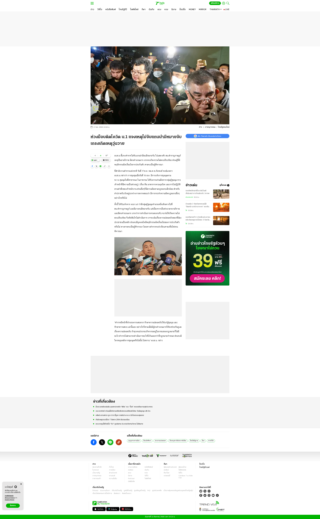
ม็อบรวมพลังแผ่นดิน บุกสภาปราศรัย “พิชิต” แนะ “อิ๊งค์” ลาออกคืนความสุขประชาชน (124, 407)
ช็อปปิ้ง (202, 464)
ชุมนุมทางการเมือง (134, 441)
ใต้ (186, 210)
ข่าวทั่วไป (211, 441)
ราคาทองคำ (96, 479)
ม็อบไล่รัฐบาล (194, 441)
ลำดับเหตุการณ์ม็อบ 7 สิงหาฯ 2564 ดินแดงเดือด (113, 420)
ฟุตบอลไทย (182, 467)
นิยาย (130, 476)
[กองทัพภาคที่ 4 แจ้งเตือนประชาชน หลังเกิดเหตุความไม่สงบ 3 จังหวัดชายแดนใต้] (221, 220)
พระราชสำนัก (97, 467)
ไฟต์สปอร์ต (182, 470)
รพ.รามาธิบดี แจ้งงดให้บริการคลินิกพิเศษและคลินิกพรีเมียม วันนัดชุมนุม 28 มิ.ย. (123, 411)
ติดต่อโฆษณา (126, 493)
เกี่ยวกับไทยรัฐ (117, 491)
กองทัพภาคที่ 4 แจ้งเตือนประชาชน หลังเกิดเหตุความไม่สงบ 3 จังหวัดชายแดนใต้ (198, 219)
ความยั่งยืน (113, 479)
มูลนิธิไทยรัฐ (128, 491)
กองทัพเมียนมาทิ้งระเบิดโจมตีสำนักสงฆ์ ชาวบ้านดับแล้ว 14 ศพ (197, 192)
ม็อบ (203, 441)
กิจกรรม (95, 491)
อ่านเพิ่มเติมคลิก (10, 497)
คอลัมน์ (130, 470)
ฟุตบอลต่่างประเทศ (170, 467)
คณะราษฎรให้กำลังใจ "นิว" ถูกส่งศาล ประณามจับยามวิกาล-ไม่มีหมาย (119, 424)
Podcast (131, 479)
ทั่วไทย (111, 467)
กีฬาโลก (166, 473)
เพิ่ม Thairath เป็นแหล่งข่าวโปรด (209, 136)
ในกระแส (95, 470)
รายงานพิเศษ (132, 467)
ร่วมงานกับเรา (105, 491)
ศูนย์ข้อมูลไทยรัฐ (140, 491)
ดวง (129, 473)
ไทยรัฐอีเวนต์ (204, 467)
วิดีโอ (146, 476)
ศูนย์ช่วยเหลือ (157, 491)
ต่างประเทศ (189, 197)
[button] (92, 166)
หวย (146, 473)
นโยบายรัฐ (96, 473)
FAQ (148, 491)
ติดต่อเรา (117, 493)
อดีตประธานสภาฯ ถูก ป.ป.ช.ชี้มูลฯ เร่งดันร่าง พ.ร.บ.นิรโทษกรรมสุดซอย (120, 415)
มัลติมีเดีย (131, 481)
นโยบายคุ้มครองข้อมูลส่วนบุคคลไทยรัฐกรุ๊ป (178, 491)
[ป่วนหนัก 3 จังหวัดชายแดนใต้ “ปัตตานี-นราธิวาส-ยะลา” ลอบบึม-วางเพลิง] (221, 207)
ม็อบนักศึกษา (147, 441)
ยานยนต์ (112, 476)
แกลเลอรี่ (167, 476)
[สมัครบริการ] (207, 258)
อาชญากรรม (210, 127)
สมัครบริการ (215, 3)
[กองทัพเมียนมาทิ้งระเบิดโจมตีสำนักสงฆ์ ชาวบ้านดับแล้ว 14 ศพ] (221, 194)
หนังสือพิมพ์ (149, 467)
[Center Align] (21, 484)
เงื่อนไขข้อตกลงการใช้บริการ (102, 493)
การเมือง (112, 470)
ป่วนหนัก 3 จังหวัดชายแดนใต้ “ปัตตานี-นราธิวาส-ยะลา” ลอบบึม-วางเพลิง (198, 205)
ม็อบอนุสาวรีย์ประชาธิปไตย (178, 441)
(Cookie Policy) (9, 500)
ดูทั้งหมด (223, 185)
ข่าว (200, 127)
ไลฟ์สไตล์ (148, 479)
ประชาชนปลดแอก (160, 441)
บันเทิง (147, 470)
